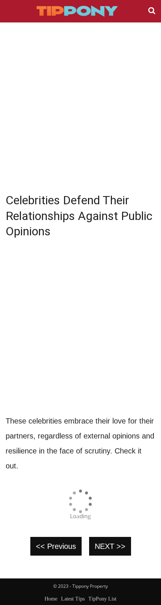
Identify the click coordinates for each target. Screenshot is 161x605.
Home (51, 598)
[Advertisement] (80, 106)
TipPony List (102, 598)
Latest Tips (73, 598)
